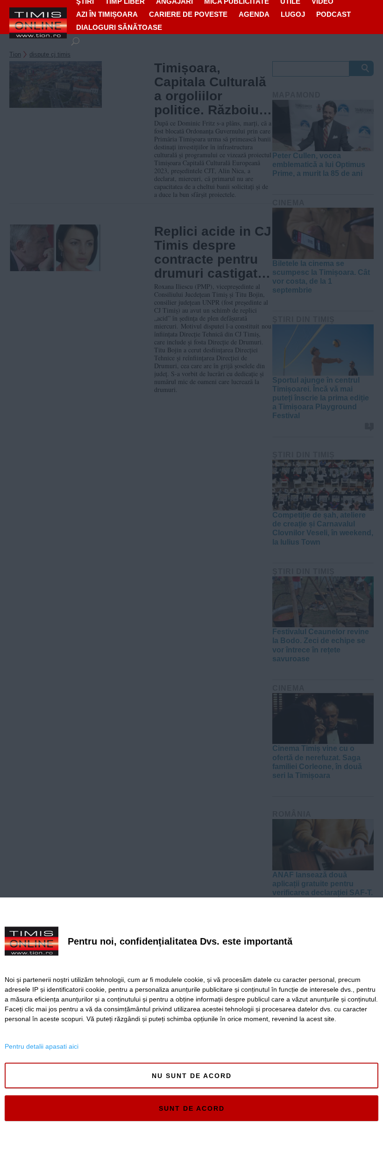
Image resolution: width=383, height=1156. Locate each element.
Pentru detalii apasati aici (41, 1046)
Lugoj (293, 14)
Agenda (254, 14)
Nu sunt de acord (192, 1075)
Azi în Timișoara (107, 14)
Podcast (333, 14)
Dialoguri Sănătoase (119, 27)
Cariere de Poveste (188, 14)
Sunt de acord (192, 1108)
